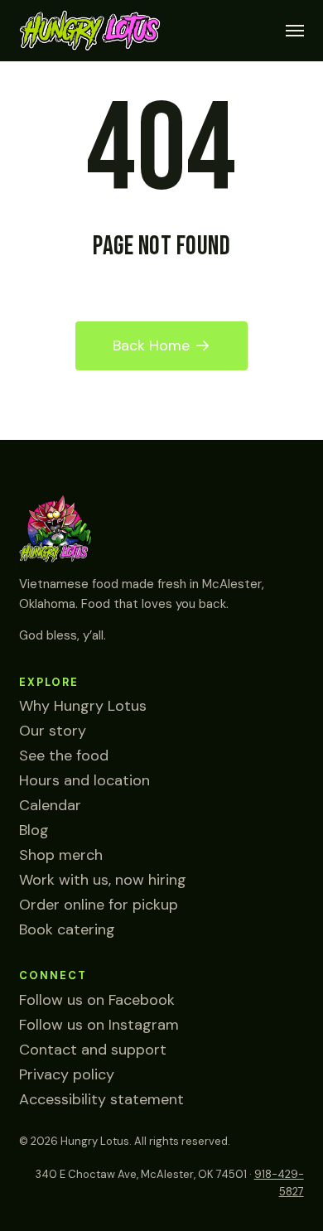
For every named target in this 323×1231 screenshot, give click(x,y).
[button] (295, 30)
